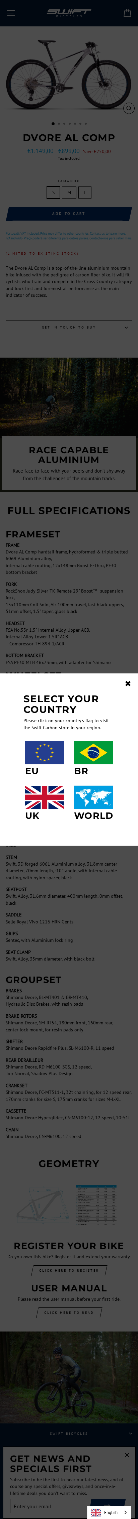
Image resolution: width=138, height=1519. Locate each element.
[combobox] (109, 1512)
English (111, 1512)
